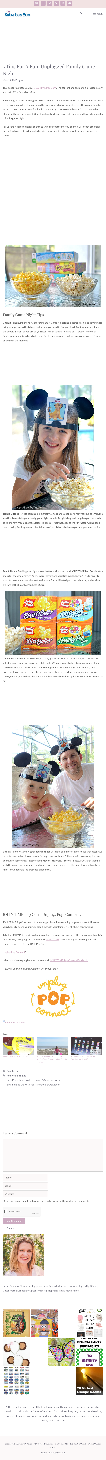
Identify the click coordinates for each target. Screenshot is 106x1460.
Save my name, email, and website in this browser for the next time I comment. (47, 1200)
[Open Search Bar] (81, 13)
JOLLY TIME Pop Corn (44, 87)
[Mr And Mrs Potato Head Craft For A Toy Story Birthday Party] (44, 1323)
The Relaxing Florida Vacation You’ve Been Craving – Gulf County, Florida (52, 1059)
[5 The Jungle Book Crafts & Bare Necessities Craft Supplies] (16, 1323)
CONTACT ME (61, 1443)
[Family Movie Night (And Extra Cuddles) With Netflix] (86, 1046)
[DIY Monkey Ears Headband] (16, 1352)
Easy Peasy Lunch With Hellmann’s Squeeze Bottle (34, 1079)
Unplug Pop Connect (14, 952)
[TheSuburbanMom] (17, 13)
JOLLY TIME (52, 939)
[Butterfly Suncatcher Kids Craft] (61, 1352)
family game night (16, 1075)
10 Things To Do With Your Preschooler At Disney (33, 1084)
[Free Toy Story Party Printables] (89, 1352)
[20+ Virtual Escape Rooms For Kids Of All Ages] (89, 1381)
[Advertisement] (53, 42)
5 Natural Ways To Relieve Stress (17, 1056)
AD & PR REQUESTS (43, 1443)
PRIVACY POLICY (78, 1443)
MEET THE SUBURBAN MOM (18, 1443)
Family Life (12, 1071)
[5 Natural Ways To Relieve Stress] (18, 1046)
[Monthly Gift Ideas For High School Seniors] (89, 1323)
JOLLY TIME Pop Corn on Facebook (69, 960)
